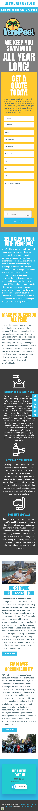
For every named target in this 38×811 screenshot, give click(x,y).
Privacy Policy (25, 804)
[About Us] (35, 400)
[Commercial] (35, 407)
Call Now (21, 786)
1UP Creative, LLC (26, 806)
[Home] (35, 396)
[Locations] (35, 415)
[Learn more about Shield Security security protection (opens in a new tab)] (2, 808)
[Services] (35, 404)
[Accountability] (35, 411)
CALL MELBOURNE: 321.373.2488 (19, 10)
